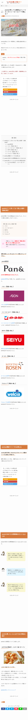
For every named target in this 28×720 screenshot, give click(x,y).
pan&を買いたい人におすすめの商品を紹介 (15, 160)
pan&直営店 (10, 144)
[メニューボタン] (2, 2)
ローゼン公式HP (5, 375)
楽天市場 (6, 91)
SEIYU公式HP (4, 348)
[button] (3, 709)
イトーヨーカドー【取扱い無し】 (15, 148)
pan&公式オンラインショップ (8, 690)
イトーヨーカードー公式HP (8, 323)
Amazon (6, 89)
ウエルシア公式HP (5, 402)
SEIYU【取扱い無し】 (13, 149)
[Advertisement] (14, 117)
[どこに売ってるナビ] (14, 2)
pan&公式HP (4, 279)
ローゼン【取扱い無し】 (13, 151)
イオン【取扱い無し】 (13, 146)
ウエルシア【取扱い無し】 (14, 153)
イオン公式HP (4, 304)
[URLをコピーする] (25, 709)
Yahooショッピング (8, 94)
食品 (3, 702)
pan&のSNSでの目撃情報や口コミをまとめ (15, 158)
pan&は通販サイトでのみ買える (12, 155)
